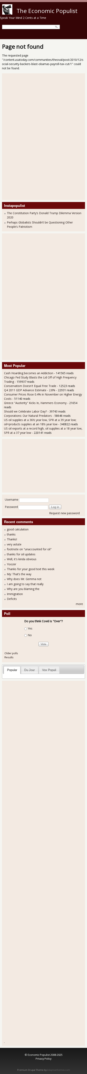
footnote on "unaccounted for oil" (29, 549)
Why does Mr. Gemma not (24, 579)
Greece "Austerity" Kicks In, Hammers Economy (35, 403)
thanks (11, 534)
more (79, 604)
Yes (30, 628)
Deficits (12, 599)
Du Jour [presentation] (29, 670)
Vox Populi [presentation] (49, 670)
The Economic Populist (47, 11)
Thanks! (12, 539)
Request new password (64, 513)
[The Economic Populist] (7, 13)
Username (11, 499)
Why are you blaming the (23, 589)
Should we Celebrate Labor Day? (25, 411)
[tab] (12, 670)
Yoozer (11, 564)
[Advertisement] (20, 136)
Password (11, 507)
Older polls (11, 653)
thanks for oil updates (21, 554)
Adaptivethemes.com (58, 1070)
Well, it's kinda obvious (21, 559)
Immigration (15, 594)
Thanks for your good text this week (30, 569)
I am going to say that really (25, 584)
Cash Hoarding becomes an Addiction (28, 373)
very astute (14, 544)
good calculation (18, 529)
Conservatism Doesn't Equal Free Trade (30, 386)
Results (9, 657)
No (30, 635)
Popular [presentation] (12, 670)
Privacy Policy (43, 1058)
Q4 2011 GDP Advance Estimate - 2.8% (29, 390)
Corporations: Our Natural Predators (28, 416)
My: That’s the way (19, 574)
